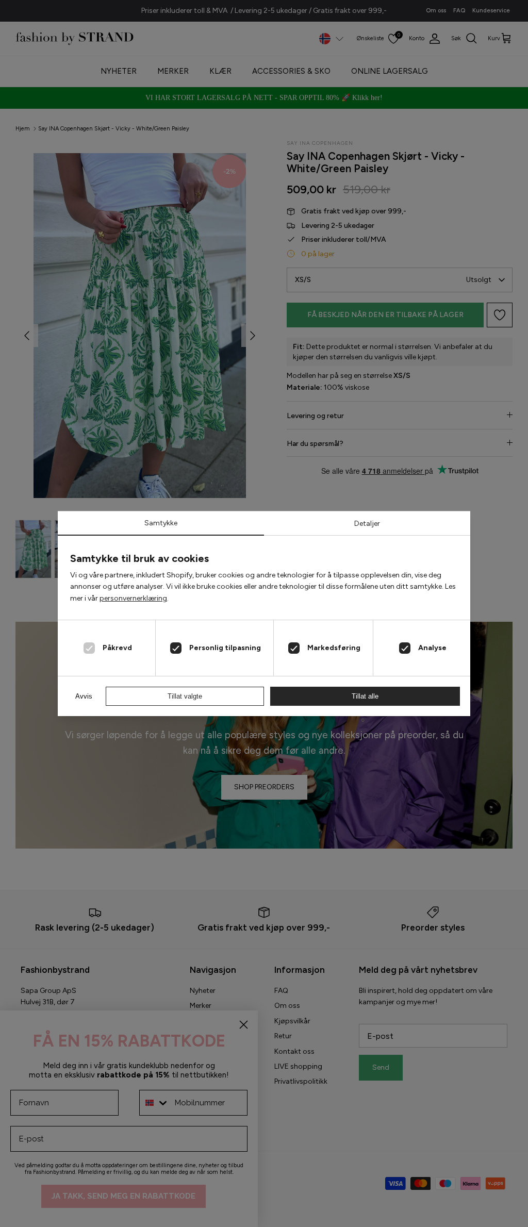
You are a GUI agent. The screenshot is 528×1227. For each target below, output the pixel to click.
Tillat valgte (185, 696)
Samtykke (160, 523)
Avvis (83, 696)
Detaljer (367, 523)
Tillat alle (365, 696)
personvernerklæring (133, 598)
